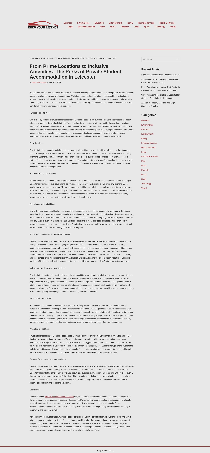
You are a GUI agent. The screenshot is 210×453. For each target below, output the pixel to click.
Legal (70, 27)
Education (99, 23)
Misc (102, 27)
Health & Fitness (166, 23)
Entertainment (115, 23)
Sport (146, 27)
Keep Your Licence (39, 82)
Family (130, 23)
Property (125, 27)
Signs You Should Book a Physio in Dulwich (160, 75)
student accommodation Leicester (59, 397)
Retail (136, 27)
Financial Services (146, 23)
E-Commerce (83, 23)
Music (113, 27)
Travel (172, 27)
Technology (159, 27)
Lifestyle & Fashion (86, 27)
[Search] (177, 59)
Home (32, 58)
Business (68, 23)
